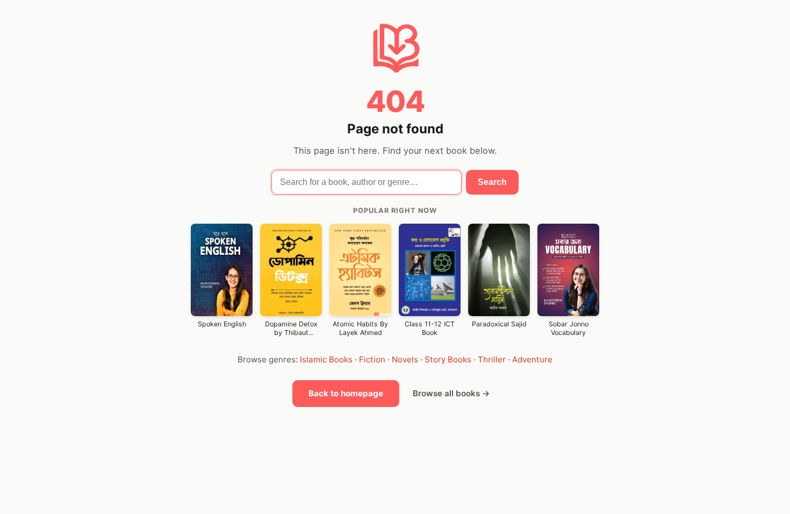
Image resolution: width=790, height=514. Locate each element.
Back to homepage (345, 393)
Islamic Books (326, 359)
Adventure (532, 359)
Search (492, 182)
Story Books (448, 359)
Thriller (492, 359)
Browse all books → (451, 393)
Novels (405, 359)
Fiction (372, 359)
